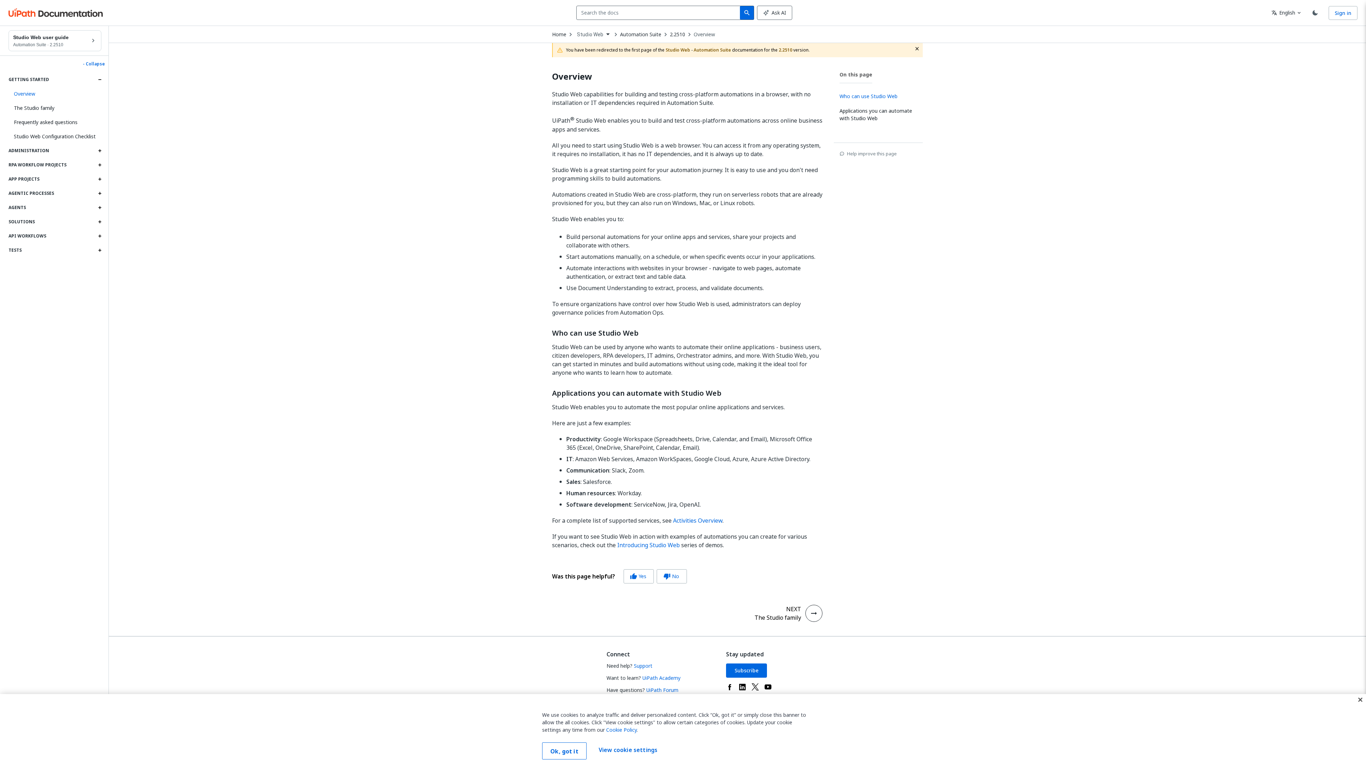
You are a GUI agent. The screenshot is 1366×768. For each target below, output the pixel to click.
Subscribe (746, 670)
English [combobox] (1283, 12)
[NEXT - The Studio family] (813, 613)
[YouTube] (768, 686)
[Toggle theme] (1315, 13)
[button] (55, 94)
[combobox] (659, 12)
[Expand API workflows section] (99, 236)
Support (643, 666)
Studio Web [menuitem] (590, 34)
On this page (856, 74)
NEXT (793, 609)
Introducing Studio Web (648, 545)
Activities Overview (697, 520)
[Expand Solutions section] (99, 222)
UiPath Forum (662, 690)
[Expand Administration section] (99, 151)
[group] (619, 576)
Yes (638, 576)
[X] (755, 686)
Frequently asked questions (46, 122)
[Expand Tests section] (99, 250)
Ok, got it (564, 751)
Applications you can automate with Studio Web (636, 393)
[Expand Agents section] (99, 207)
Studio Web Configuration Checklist (55, 136)
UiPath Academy (661, 678)
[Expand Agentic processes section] (99, 193)
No (671, 576)
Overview (704, 34)
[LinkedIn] (742, 686)
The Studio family (34, 108)
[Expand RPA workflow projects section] (99, 165)
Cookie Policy (621, 730)
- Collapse (94, 64)
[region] (683, 731)
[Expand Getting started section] (99, 79)
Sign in (1343, 13)
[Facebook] (729, 686)
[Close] (1360, 700)
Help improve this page (872, 153)
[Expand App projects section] (99, 179)
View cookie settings (628, 750)
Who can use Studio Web (595, 333)
